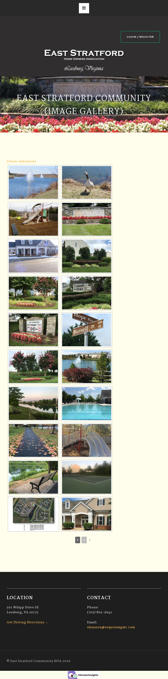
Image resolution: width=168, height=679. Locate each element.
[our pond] (33, 182)
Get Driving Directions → (27, 622)
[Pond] (33, 477)
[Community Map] (33, 514)
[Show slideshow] (21, 161)
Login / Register (140, 37)
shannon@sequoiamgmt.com (111, 627)
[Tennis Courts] (86, 477)
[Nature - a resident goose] (86, 182)
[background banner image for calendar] (86, 514)
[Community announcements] (33, 329)
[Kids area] (33, 219)
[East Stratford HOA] (84, 60)
